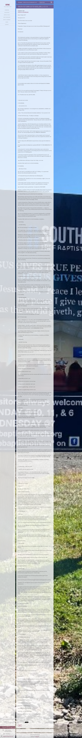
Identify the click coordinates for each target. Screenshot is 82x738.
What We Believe (6, 17)
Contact (7, 24)
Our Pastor (6, 12)
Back (20, 725)
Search (51, 2)
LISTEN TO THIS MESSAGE (23, 12)
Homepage (7, 10)
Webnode (37, 736)
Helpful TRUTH (7, 14)
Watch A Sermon (6, 19)
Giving (7, 22)
